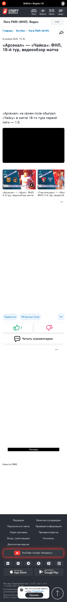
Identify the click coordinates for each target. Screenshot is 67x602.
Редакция (18, 520)
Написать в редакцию (48, 520)
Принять (34, 595)
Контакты (48, 538)
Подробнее (37, 591)
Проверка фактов (48, 532)
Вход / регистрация (18, 538)
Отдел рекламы (18, 532)
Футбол (21, 30)
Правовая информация (49, 526)
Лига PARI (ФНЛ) (39, 30)
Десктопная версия (18, 544)
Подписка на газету (18, 526)
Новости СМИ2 (10, 464)
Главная (8, 30)
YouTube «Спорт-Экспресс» (37, 552)
